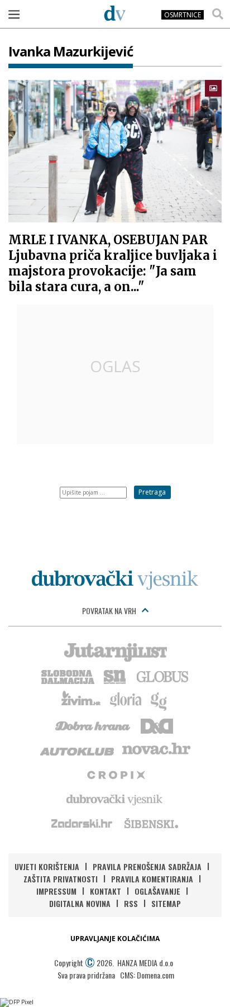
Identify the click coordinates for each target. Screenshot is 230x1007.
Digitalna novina (80, 903)
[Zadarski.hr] (82, 823)
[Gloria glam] (159, 700)
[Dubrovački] (115, 13)
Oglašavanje (157, 891)
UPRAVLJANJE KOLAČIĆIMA (115, 938)
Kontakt (105, 891)
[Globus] (163, 675)
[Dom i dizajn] (157, 725)
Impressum (56, 891)
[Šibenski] (150, 823)
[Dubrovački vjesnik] (115, 798)
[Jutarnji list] (115, 651)
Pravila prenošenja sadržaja (147, 866)
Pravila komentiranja (152, 879)
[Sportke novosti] (115, 675)
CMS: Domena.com (147, 975)
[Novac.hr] (156, 749)
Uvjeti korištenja (47, 866)
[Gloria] (125, 700)
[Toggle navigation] (14, 14)
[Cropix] (115, 774)
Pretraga (152, 492)
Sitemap (166, 903)
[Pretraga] (218, 14)
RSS (131, 903)
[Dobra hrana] (93, 725)
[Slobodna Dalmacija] (67, 675)
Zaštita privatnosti (60, 879)
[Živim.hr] (81, 700)
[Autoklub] (77, 749)
